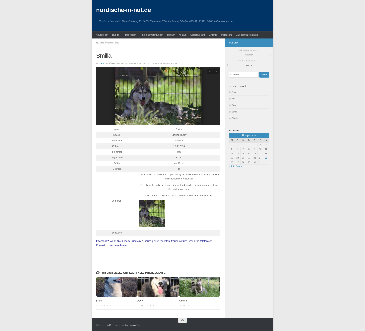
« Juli (231, 166)
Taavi (234, 105)
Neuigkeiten (102, 35)
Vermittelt (113, 42)
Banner (171, 35)
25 (266, 158)
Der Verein (130, 35)
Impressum (226, 35)
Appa (234, 92)
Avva (140, 300)
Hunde (115, 35)
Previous (210, 71)
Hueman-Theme (135, 325)
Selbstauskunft (197, 35)
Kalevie (183, 300)
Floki (234, 98)
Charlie (235, 118)
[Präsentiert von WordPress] (110, 325)
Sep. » (239, 166)
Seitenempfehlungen (152, 35)
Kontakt (182, 35)
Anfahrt (213, 35)
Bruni (99, 300)
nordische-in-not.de (123, 10)
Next (216, 71)
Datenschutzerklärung (247, 35)
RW (102, 63)
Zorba (234, 111)
